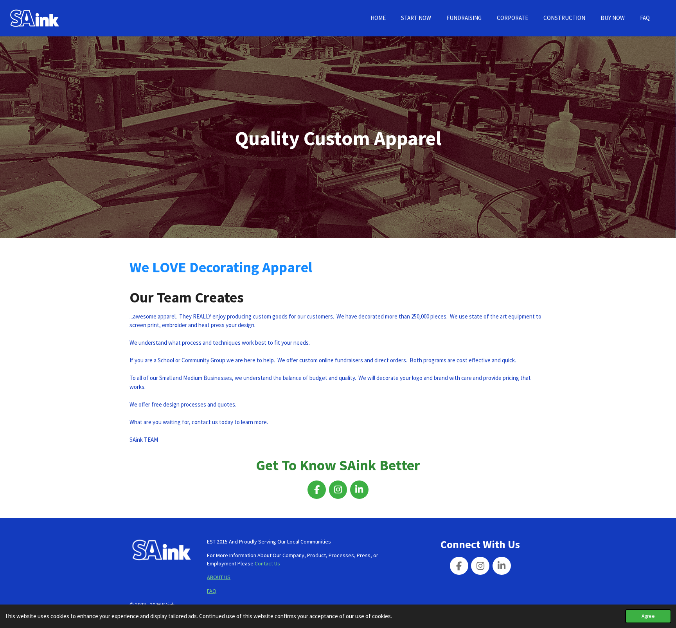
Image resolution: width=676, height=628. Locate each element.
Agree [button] (648, 616)
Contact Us (267, 563)
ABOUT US (218, 577)
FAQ (211, 590)
